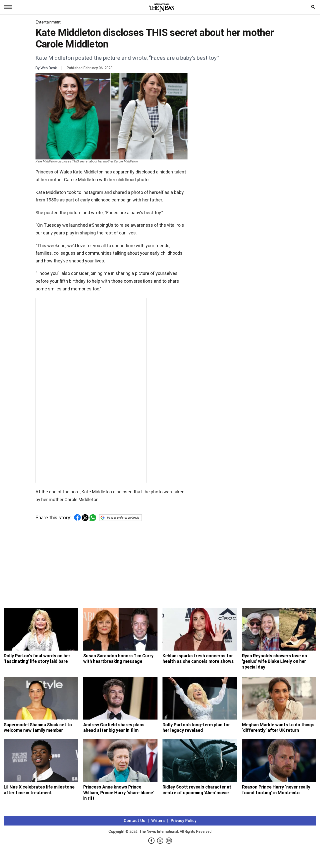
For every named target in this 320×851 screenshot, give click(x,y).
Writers (158, 820)
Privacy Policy (183, 820)
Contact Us (134, 820)
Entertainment (48, 22)
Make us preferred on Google (123, 517)
